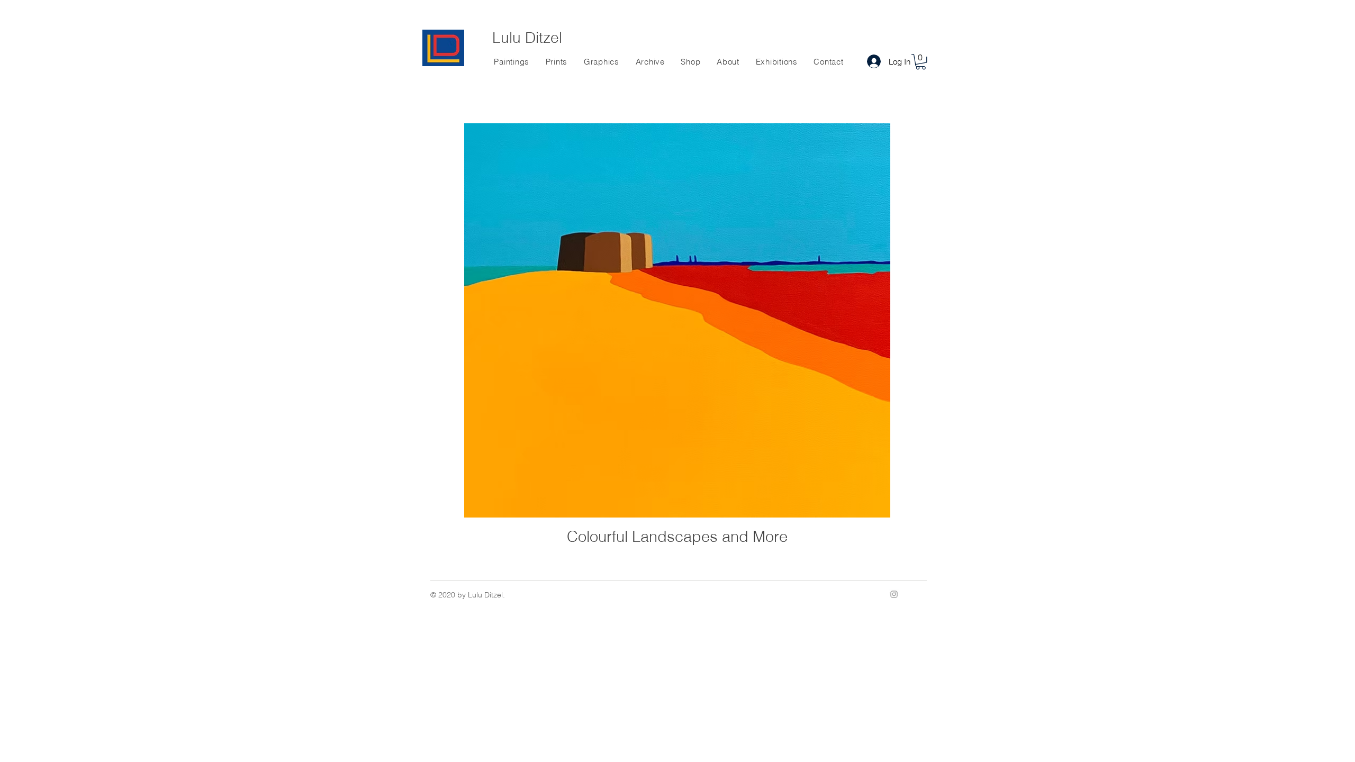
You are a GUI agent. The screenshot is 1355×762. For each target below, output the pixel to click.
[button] (920, 61)
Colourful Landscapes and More (677, 536)
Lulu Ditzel (527, 38)
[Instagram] (894, 594)
